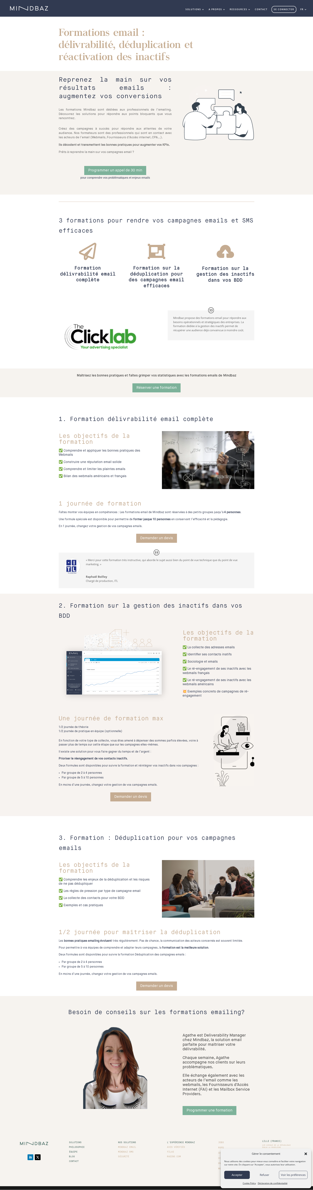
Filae (170, 1152)
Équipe (73, 1152)
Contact (74, 1161)
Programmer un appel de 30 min (115, 170)
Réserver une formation (156, 388)
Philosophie (77, 1147)
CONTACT (261, 9)
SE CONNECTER (284, 9)
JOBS (221, 1142)
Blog (72, 1157)
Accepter (237, 1175)
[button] (306, 1154)
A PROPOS (215, 9)
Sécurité (123, 1157)
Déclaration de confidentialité (272, 1183)
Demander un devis (156, 538)
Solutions (75, 1142)
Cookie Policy (249, 1183)
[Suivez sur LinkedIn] (30, 1157)
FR (302, 9)
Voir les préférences (293, 1175)
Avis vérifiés (176, 1147)
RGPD (221, 1148)
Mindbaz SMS (125, 1152)
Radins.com (174, 1157)
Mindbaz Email (127, 1147)
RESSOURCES (238, 9)
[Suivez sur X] (38, 1157)
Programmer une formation (209, 1110)
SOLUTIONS (193, 9)
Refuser (264, 1175)
